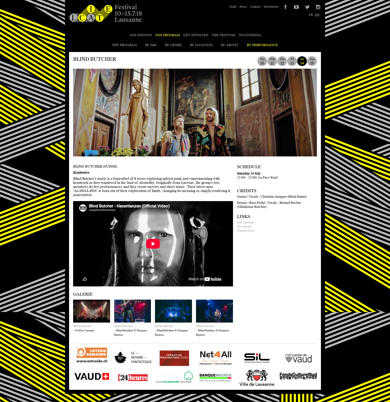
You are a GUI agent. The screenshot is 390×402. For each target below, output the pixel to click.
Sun (312, 61)
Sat (302, 61)
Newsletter (271, 7)
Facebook (244, 226)
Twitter (307, 7)
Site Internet (246, 222)
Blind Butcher (82, 326)
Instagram (318, 7)
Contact (255, 7)
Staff (233, 7)
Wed (272, 61)
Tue (262, 61)
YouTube (296, 7)
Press (243, 7)
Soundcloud (245, 231)
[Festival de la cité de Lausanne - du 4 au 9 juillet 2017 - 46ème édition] (105, 13)
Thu (282, 61)
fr (311, 15)
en (317, 15)
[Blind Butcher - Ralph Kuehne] (195, 120)
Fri (292, 61)
